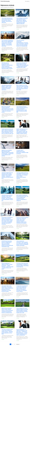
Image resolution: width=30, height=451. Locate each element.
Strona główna (27, 1)
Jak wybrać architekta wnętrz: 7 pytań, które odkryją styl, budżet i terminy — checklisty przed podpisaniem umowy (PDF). (7, 331)
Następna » (18, 344)
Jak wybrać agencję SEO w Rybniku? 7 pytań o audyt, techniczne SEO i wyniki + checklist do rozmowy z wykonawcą (7, 87)
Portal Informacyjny (5, 1)
